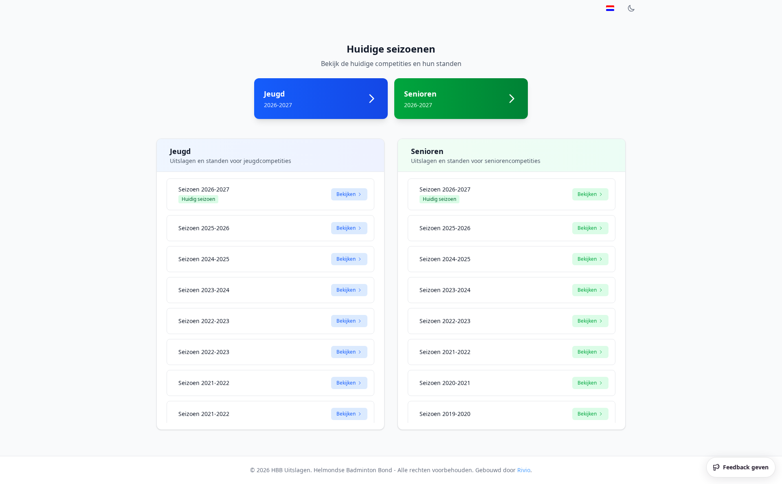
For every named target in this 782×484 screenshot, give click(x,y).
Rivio (523, 470)
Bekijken (346, 194)
